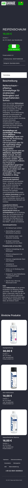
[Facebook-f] (13, 484)
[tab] (14, 75)
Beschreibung (6, 75)
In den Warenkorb (14, 49)
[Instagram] (14, 484)
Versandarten (7, 463)
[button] (24, 3)
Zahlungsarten (16, 463)
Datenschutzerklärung (16, 459)
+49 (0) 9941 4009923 (14, 471)
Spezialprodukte (15, 63)
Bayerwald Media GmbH (16, 480)
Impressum (5, 459)
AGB (5, 466)
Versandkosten (18, 40)
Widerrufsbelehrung (14, 466)
